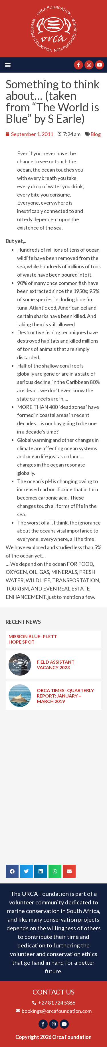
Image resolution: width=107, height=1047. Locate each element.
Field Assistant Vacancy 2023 (55, 664)
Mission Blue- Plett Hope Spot (33, 639)
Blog (95, 134)
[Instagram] (89, 64)
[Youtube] (99, 64)
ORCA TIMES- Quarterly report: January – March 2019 (65, 695)
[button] (7, 65)
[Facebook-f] (78, 64)
